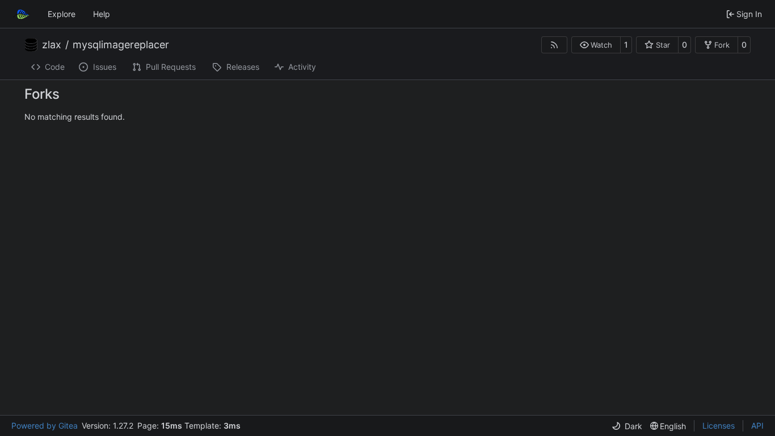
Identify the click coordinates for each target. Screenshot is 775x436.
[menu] (627, 426)
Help (101, 14)
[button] (596, 44)
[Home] (21, 14)
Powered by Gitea (44, 425)
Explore (61, 14)
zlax (51, 45)
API (757, 425)
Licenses (718, 425)
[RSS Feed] (554, 44)
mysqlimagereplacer (121, 45)
